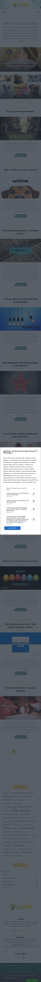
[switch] (33, 494)
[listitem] (20, 488)
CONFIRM (12, 528)
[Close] (37, 451)
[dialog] (20, 491)
